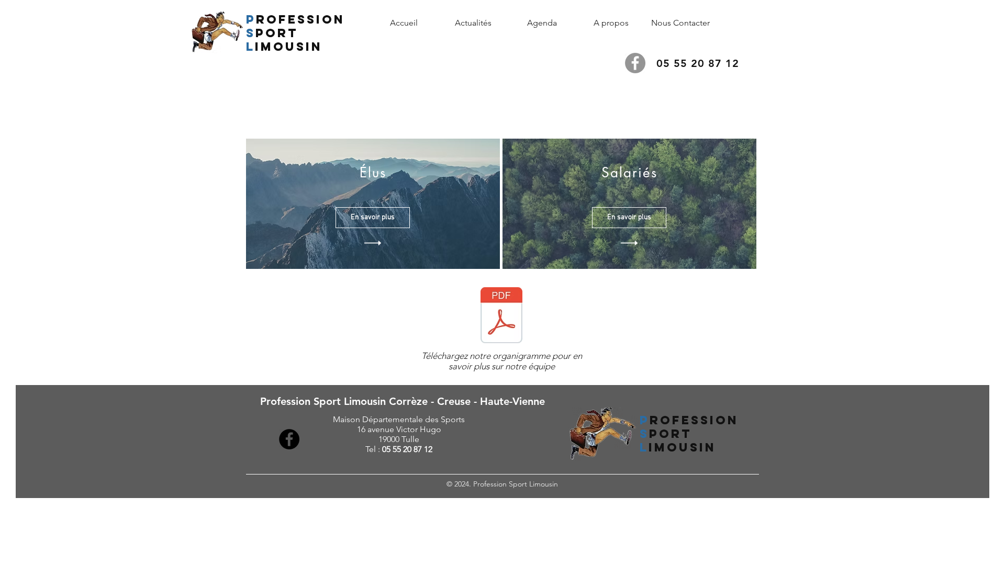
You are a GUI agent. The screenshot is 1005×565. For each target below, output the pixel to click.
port (276, 33)
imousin (291, 46)
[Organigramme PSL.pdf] (501, 316)
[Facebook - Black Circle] (289, 439)
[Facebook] (635, 63)
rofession (300, 19)
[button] (611, 23)
